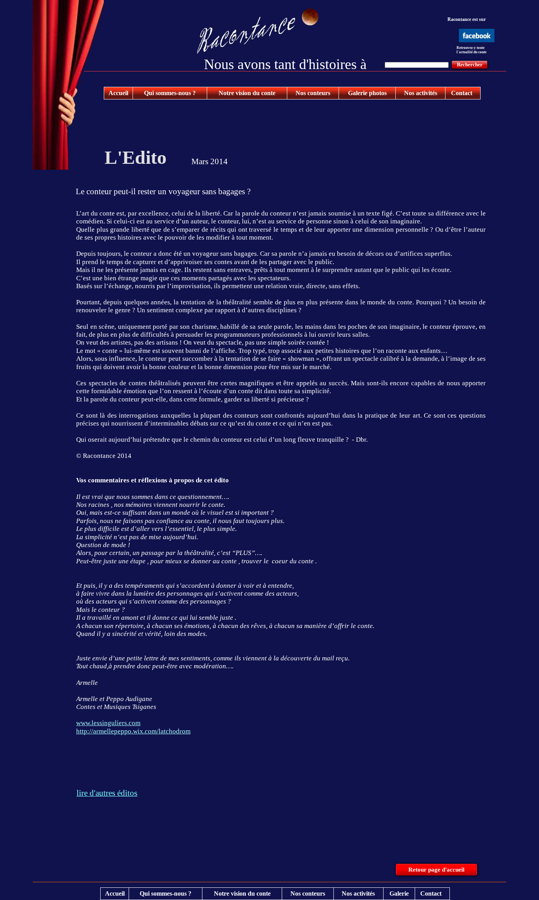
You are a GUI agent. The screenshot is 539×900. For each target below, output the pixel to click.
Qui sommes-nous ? (170, 93)
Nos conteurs (313, 93)
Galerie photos (367, 93)
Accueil (118, 93)
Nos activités (420, 93)
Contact (461, 93)
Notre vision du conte (247, 93)
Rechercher (470, 65)
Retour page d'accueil (436, 869)
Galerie (399, 893)
